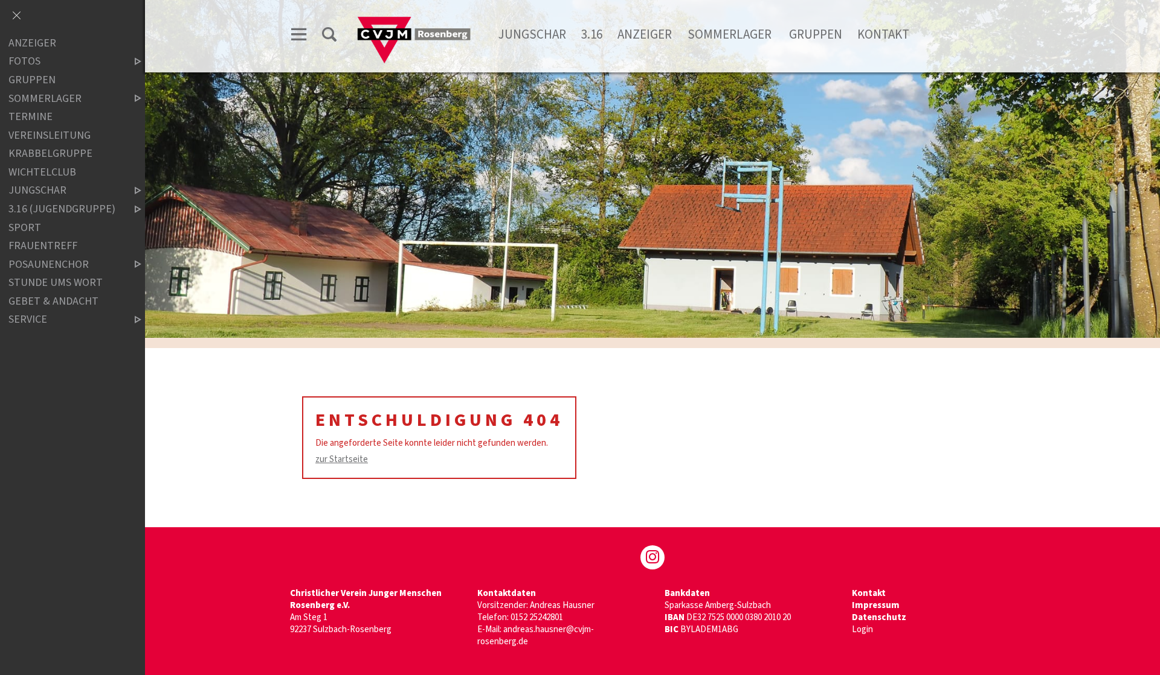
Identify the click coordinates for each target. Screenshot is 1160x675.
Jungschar (532, 34)
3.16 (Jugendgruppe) (61, 209)
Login (862, 629)
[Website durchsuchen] (329, 36)
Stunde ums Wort (55, 283)
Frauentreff (42, 246)
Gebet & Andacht (53, 301)
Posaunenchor (48, 264)
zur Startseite (341, 459)
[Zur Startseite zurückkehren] (413, 22)
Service (27, 320)
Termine (30, 117)
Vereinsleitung (49, 135)
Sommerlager (731, 34)
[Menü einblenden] (299, 36)
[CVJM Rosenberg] (652, 557)
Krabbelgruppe (50, 153)
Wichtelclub (42, 172)
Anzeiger (644, 34)
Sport (24, 228)
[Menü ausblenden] (16, 16)
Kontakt (883, 34)
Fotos (24, 62)
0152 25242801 (537, 617)
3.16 (591, 34)
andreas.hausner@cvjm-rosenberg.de (535, 635)
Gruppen (815, 34)
